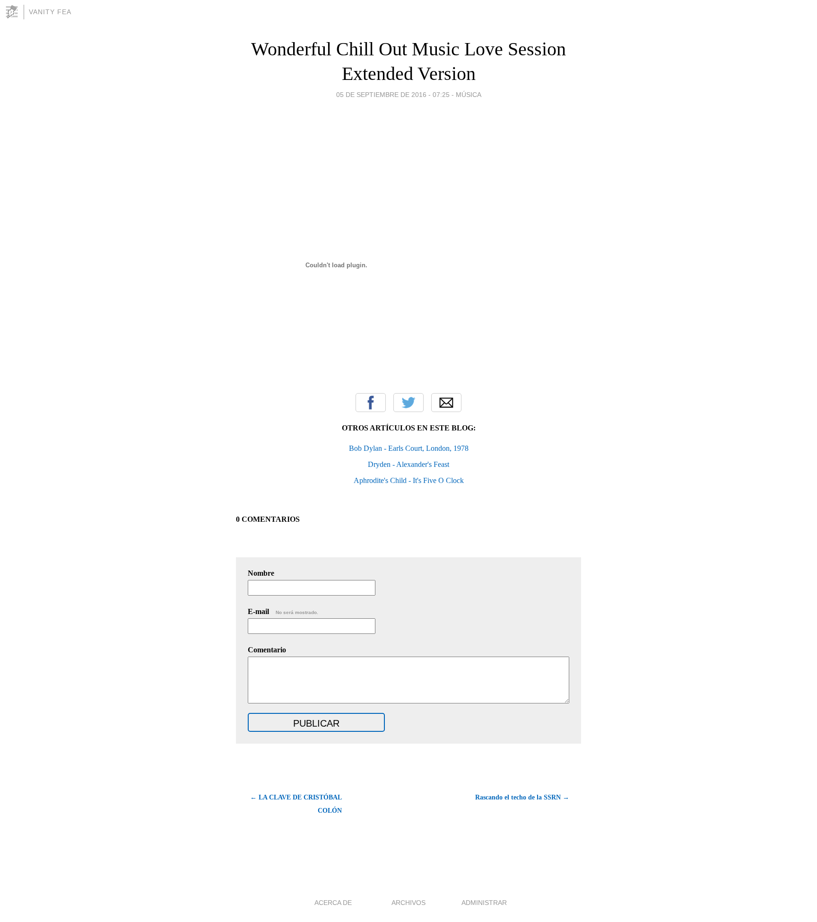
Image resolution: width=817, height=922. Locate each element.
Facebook (371, 402)
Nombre (261, 573)
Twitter (408, 402)
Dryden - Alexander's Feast (408, 464)
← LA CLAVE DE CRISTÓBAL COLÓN (296, 804)
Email (446, 402)
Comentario (267, 650)
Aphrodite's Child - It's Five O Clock (409, 480)
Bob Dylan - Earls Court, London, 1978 (409, 448)
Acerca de (333, 902)
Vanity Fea (50, 12)
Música (468, 94)
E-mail (283, 611)
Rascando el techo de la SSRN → (522, 797)
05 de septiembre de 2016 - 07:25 (393, 94)
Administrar (484, 902)
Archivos (408, 902)
